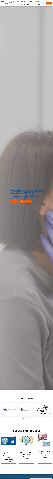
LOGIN (49, 3)
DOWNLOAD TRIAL (26, 201)
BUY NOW (14, 201)
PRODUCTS (23, 1)
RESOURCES (19, 4)
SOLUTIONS (30, 1)
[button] (22, 418)
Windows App (28, 203)
